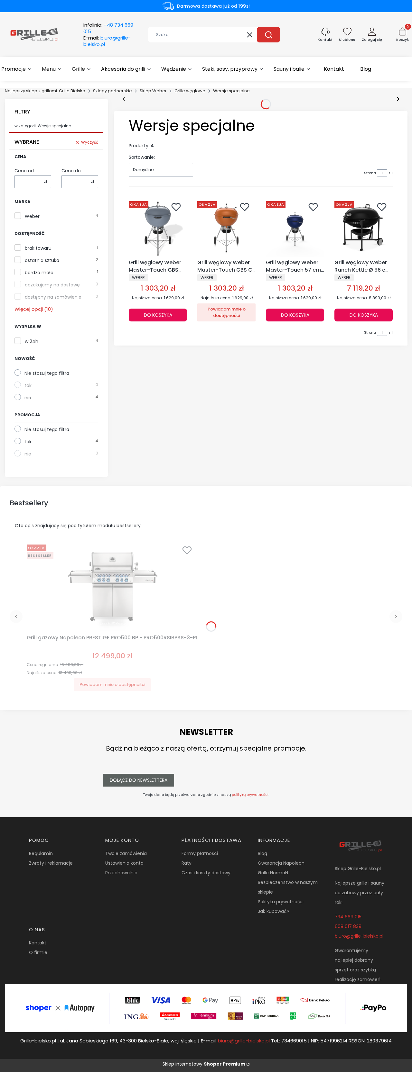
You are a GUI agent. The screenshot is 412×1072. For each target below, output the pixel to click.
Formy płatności (200, 853)
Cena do (71, 170)
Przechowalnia (121, 872)
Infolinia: (108, 28)
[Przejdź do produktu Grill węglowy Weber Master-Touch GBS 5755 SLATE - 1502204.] (158, 228)
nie (27, 397)
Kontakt (37, 943)
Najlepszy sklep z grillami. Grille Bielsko (45, 91)
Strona (370, 173)
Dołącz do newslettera (138, 780)
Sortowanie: (142, 157)
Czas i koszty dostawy (206, 872)
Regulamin (41, 853)
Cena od (24, 170)
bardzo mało (39, 272)
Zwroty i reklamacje (51, 863)
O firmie (38, 952)
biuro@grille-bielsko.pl (359, 936)
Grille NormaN (273, 872)
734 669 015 (348, 917)
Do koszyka (158, 315)
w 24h (31, 341)
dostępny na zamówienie (53, 297)
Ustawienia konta (124, 863)
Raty (187, 863)
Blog (262, 853)
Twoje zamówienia (126, 853)
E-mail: (107, 41)
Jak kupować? (273, 911)
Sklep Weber (153, 91)
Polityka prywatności (281, 901)
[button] (268, 34)
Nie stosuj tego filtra (46, 373)
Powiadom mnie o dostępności (227, 312)
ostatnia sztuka (42, 260)
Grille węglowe (189, 91)
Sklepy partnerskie (112, 91)
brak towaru (38, 248)
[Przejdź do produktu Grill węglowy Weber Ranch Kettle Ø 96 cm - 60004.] (363, 228)
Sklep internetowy (204, 1064)
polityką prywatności (250, 794)
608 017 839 (348, 926)
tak (28, 385)
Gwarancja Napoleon (281, 863)
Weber (32, 216)
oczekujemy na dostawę (52, 285)
